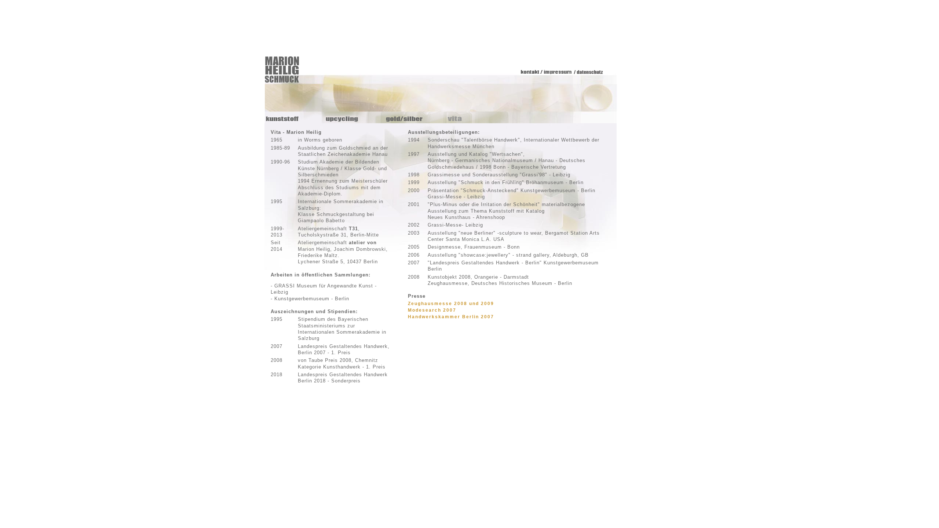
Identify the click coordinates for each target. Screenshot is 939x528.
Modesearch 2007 (432, 310)
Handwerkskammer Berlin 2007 (451, 316)
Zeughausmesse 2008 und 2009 (451, 303)
